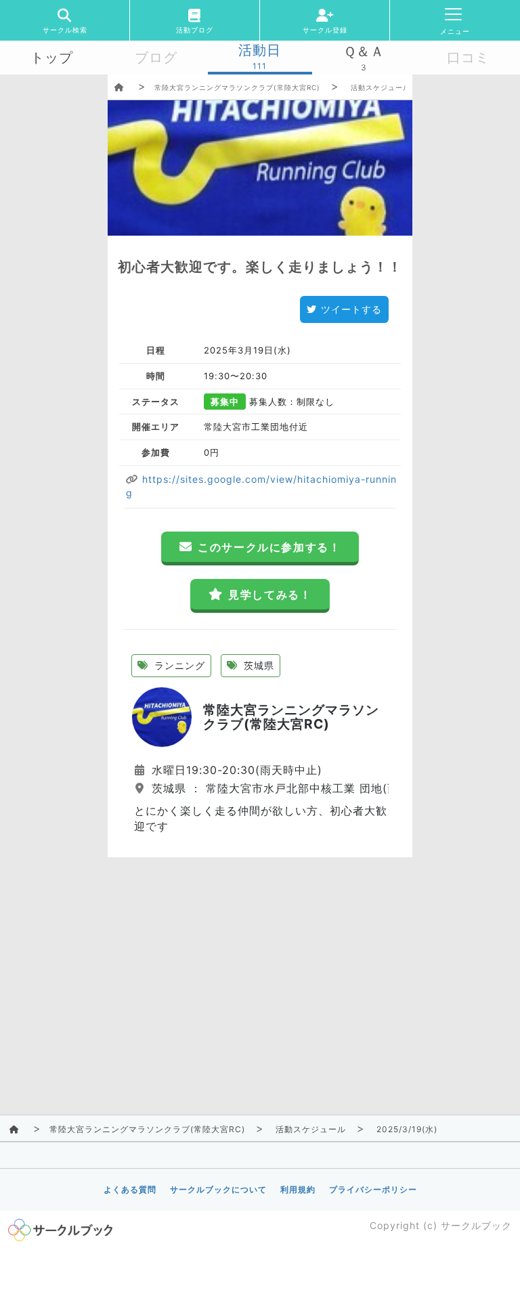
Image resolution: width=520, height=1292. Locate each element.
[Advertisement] (260, 952)
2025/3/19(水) (406, 1129)
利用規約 (298, 1189)
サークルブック (476, 1225)
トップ (51, 57)
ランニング (178, 665)
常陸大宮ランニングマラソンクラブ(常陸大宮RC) (237, 87)
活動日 (259, 50)
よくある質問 (130, 1189)
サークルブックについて (218, 1189)
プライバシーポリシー (373, 1189)
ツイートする (351, 309)
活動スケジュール (380, 87)
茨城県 (257, 665)
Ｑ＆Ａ (364, 51)
